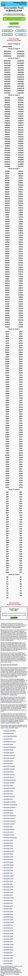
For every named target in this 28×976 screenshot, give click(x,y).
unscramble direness (8, 777)
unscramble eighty (8, 958)
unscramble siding (8, 785)
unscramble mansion (8, 922)
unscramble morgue (8, 944)
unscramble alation (8, 760)
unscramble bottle (7, 884)
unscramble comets (8, 949)
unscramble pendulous (9, 818)
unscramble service (8, 859)
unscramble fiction (8, 903)
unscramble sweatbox (9, 782)
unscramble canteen (8, 955)
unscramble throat (8, 960)
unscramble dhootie (8, 749)
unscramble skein (7, 738)
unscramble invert (7, 952)
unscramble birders (8, 791)
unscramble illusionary (9, 796)
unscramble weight (8, 889)
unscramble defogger (8, 829)
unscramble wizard (8, 848)
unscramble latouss (8, 886)
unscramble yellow (8, 936)
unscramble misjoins (8, 752)
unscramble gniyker (8, 947)
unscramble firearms (8, 771)
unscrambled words (16, 642)
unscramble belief (7, 799)
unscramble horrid (8, 793)
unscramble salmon (8, 938)
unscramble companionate (10, 804)
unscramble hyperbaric (9, 766)
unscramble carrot (8, 941)
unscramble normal (8, 856)
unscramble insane (8, 845)
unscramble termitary (8, 834)
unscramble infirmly (8, 810)
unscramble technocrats (9, 741)
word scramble (20, 679)
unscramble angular (8, 875)
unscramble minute (8, 930)
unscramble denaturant (9, 788)
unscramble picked (8, 911)
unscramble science (8, 878)
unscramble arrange (8, 864)
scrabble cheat (11, 721)
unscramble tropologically (10, 736)
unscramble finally (8, 927)
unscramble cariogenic (9, 774)
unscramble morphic (8, 733)
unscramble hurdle (8, 840)
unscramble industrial (8, 758)
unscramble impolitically (9, 780)
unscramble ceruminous (9, 807)
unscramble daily (7, 908)
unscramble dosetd (8, 933)
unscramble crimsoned (9, 755)
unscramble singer (8, 900)
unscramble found (8, 881)
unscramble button (8, 870)
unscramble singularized (9, 815)
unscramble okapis (8, 744)
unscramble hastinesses (9, 747)
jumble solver (13, 694)
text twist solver (16, 627)
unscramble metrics (8, 832)
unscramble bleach (8, 862)
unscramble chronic (8, 919)
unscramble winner (8, 906)
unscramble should (8, 892)
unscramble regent (8, 854)
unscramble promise (8, 897)
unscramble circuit (8, 895)
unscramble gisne (7, 963)
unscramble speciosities (9, 730)
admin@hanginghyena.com (8, 968)
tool (8, 659)
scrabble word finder (6, 627)
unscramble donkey (8, 917)
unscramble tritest (7, 826)
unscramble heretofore (9, 769)
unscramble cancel (8, 867)
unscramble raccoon (8, 851)
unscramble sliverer (8, 812)
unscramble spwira (8, 914)
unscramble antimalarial (9, 821)
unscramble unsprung (9, 823)
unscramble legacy (8, 843)
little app (18, 649)
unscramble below (8, 925)
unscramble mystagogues (10, 837)
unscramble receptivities (9, 801)
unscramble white (7, 873)
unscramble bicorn (8, 763)
